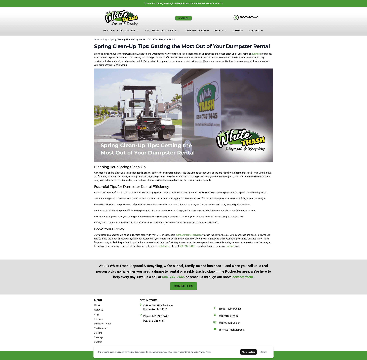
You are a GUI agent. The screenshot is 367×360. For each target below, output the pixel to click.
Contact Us (183, 286)
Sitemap (98, 337)
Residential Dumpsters (119, 30)
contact (230, 246)
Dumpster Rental (102, 323)
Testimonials (101, 328)
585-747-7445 (249, 17)
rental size (163, 246)
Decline (263, 352)
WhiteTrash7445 (228, 315)
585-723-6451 (154, 320)
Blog (105, 39)
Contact (253, 30)
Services (98, 319)
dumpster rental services (188, 235)
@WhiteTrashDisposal (232, 329)
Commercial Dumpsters (160, 30)
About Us (99, 310)
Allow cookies (248, 352)
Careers (237, 30)
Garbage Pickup (195, 30)
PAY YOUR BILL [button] (183, 18)
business (256, 53)
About (218, 30)
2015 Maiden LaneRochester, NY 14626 (158, 307)
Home (96, 39)
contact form (242, 277)
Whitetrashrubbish (229, 322)
